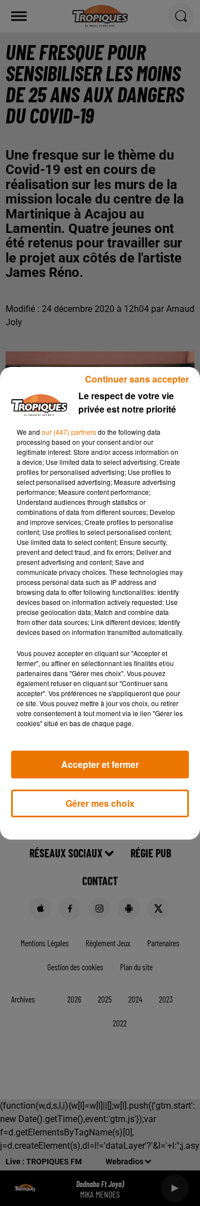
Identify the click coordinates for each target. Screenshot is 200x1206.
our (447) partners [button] (69, 431)
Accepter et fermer (100, 764)
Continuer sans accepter (137, 379)
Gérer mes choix (100, 803)
